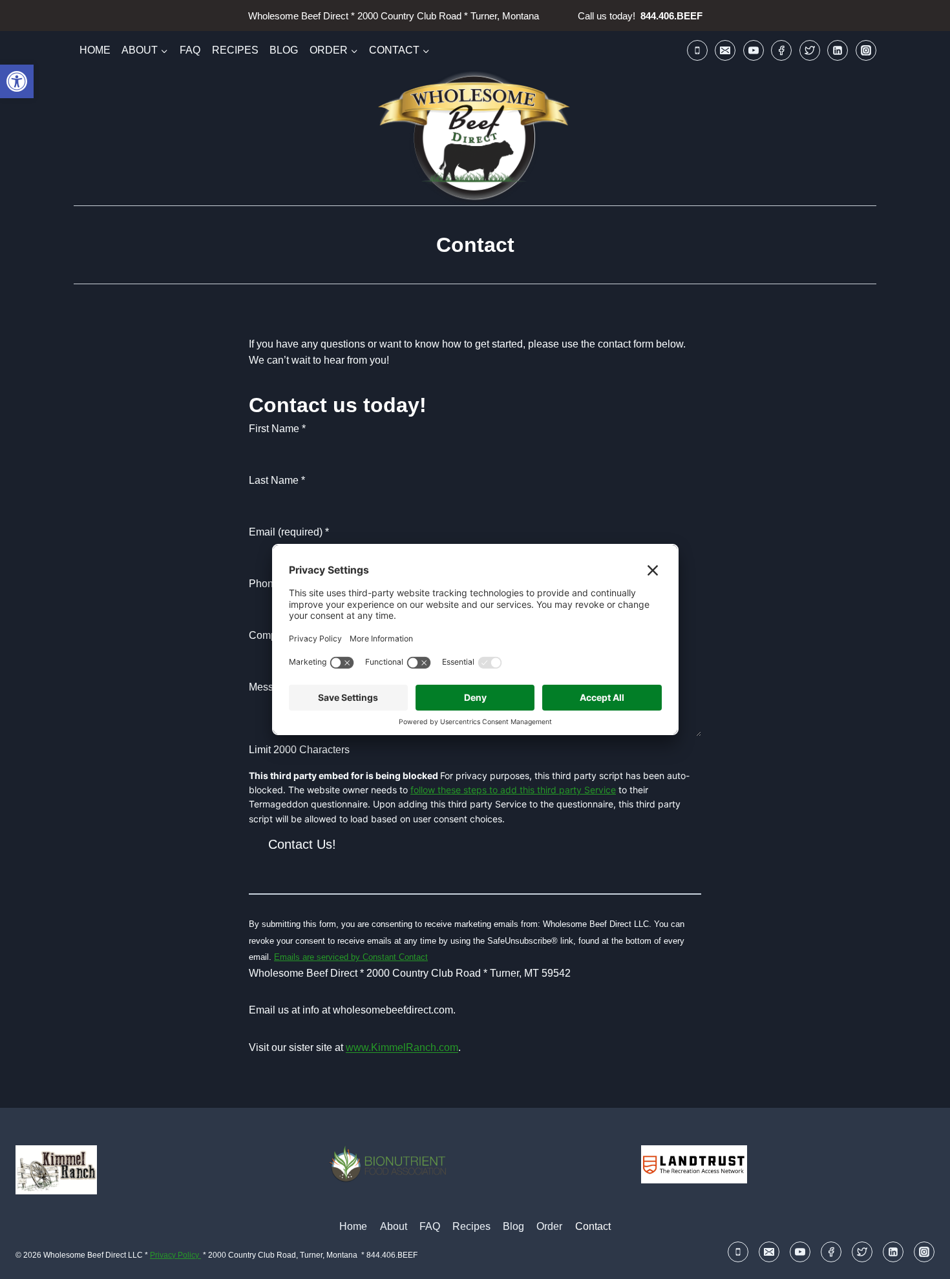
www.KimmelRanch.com (402, 1047)
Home (95, 50)
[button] (17, 81)
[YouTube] (753, 50)
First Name (277, 428)
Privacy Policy (175, 1255)
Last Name (277, 480)
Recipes (235, 50)
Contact (593, 1226)
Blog (283, 50)
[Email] (725, 50)
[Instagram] (866, 50)
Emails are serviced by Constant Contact (351, 957)
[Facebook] (781, 50)
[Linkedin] (837, 50)
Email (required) (289, 531)
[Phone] (697, 50)
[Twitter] (809, 50)
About (393, 1226)
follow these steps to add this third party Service (513, 789)
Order (549, 1226)
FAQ (190, 50)
